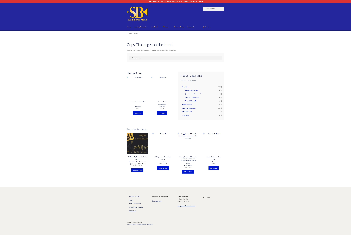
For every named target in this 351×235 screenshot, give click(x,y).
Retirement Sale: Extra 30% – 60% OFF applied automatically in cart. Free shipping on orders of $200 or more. (176, 1)
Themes (165, 27)
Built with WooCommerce (145, 224)
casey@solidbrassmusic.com (186, 206)
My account (190, 27)
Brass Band (154, 27)
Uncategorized (187, 111)
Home (129, 27)
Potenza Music (156, 201)
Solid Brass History (135, 203)
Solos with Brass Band (192, 97)
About (131, 200)
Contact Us (132, 211)
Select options (137, 170)
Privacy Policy (131, 224)
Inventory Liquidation (140, 27)
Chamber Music (179, 27)
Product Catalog (134, 196)
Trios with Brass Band (191, 101)
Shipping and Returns (136, 207)
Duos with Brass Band (191, 90)
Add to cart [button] (138, 113)
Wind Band (185, 115)
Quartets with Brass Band (193, 94)
